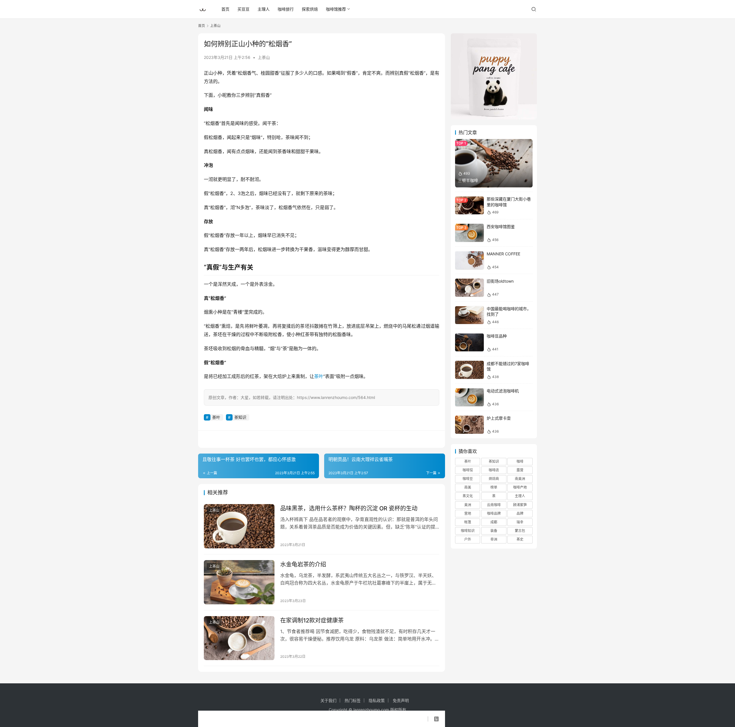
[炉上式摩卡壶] (469, 425)
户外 (467, 539)
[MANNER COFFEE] (469, 260)
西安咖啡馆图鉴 (501, 226)
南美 (467, 487)
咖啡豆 (468, 479)
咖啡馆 (468, 470)
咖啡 (520, 461)
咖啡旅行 (286, 9)
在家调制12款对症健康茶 (312, 620)
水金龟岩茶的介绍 (303, 564)
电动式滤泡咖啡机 (503, 391)
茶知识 (240, 417)
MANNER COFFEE (503, 254)
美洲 (467, 505)
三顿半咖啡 (468, 180)
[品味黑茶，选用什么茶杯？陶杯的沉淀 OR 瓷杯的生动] (239, 526)
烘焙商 (494, 479)
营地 (467, 513)
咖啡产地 (520, 487)
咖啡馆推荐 (336, 9)
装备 (493, 531)
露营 (520, 470)
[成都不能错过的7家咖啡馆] (469, 370)
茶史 (520, 539)
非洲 (493, 539)
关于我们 (328, 700)
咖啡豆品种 (497, 336)
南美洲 (520, 479)
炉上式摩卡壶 (499, 418)
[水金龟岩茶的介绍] (239, 582)
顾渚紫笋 (520, 505)
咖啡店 (494, 470)
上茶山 (264, 57)
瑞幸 (520, 522)
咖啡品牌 (494, 513)
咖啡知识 (468, 531)
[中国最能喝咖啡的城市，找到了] (469, 315)
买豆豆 (243, 9)
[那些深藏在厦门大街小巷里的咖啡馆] (469, 205)
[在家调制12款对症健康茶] (239, 638)
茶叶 (318, 376)
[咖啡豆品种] (469, 342)
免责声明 (401, 700)
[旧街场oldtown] (469, 288)
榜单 (493, 487)
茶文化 (468, 496)
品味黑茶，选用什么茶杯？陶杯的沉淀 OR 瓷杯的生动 (348, 508)
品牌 (520, 513)
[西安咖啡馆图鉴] (469, 233)
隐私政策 (377, 700)
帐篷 (467, 522)
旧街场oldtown (500, 281)
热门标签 (353, 700)
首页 (225, 9)
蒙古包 (520, 531)
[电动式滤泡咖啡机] (469, 397)
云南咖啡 (494, 505)
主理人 (264, 9)
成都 (493, 522)
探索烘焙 (310, 9)
